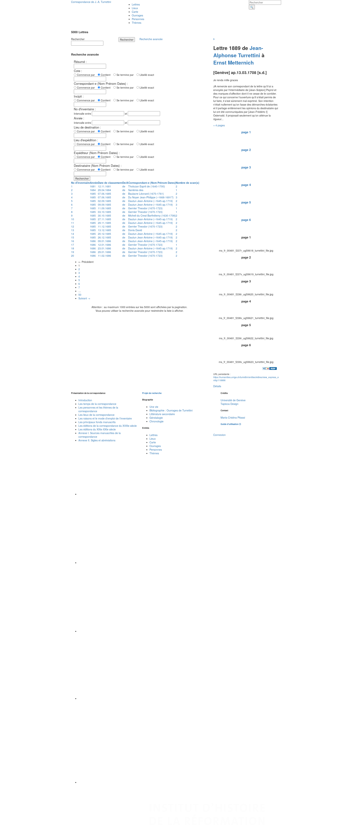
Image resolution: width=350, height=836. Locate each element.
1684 (93, 190)
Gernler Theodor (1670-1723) (145, 208)
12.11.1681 (104, 186)
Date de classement (110, 182)
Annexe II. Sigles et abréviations (96, 440)
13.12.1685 (104, 230)
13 (72, 230)
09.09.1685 (104, 204)
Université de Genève (233, 400)
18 (72, 248)
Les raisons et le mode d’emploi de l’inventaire (105, 418)
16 (72, 241)
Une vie (153, 407)
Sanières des (135, 190)
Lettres (136, 4)
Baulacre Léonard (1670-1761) (146, 193)
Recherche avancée (151, 39)
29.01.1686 (104, 252)
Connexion (219, 435)
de (123, 186)
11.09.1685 (104, 208)
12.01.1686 (104, 244)
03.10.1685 (104, 212)
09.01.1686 (104, 241)
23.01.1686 (104, 248)
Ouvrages (137, 15)
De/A (125, 182)
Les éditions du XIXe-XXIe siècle (97, 429)
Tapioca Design (229, 404)
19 (72, 252)
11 (72, 223)
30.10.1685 (104, 215)
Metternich (241, 62)
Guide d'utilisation (230, 424)
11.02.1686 (104, 255)
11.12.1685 (104, 226)
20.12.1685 (104, 234)
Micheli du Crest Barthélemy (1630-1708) (152, 215)
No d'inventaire (80, 182)
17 (72, 244)
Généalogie (156, 417)
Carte (135, 11)
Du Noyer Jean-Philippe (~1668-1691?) (151, 197)
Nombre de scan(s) (187, 182)
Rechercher (78, 39)
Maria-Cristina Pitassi (233, 417)
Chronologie (156, 421)
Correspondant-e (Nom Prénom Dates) (152, 182)
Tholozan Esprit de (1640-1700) (146, 186)
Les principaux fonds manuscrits (97, 422)
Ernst (219, 62)
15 (72, 237)
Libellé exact (146, 75)
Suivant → (84, 298)
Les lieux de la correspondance (96, 415)
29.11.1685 (104, 223)
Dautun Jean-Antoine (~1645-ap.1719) (150, 201)
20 (72, 255)
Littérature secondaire (162, 414)
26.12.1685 (104, 237)
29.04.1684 (104, 190)
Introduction (85, 400)
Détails (217, 386)
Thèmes (136, 22)
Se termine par (126, 75)
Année (94, 182)
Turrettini (249, 55)
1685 (93, 193)
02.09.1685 (104, 201)
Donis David (135, 230)
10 (72, 219)
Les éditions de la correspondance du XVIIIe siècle (107, 425)
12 (72, 226)
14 (72, 234)
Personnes (138, 19)
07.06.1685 (104, 193)
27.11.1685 (104, 219)
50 (79, 294)
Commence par (86, 75)
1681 (93, 186)
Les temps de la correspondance (97, 404)
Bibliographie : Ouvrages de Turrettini (170, 410)
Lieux (135, 8)
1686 (93, 241)
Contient (106, 75)
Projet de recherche (152, 393)
